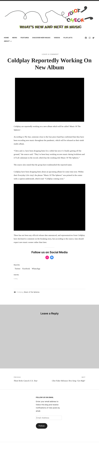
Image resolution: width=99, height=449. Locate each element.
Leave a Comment (50, 54)
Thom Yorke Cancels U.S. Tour (26, 379)
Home (6, 38)
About (7, 41)
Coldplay (20, 292)
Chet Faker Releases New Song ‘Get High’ (68, 379)
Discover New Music (41, 38)
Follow (42, 426)
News (14, 38)
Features (25, 38)
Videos (57, 38)
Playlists (68, 38)
